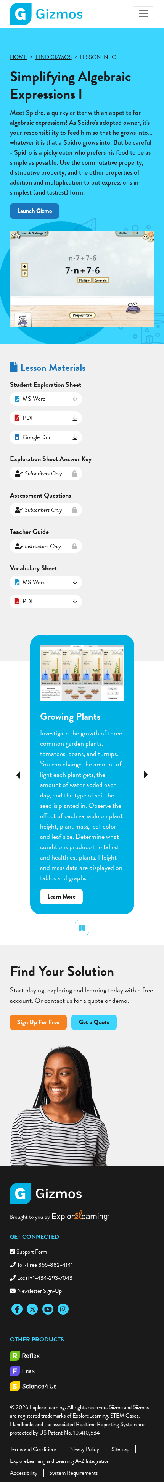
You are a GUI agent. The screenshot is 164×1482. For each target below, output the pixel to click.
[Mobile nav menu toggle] (143, 13)
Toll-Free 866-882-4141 (45, 1265)
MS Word (34, 398)
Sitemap (120, 1449)
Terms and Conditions (33, 1449)
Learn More (65, 898)
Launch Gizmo (34, 210)
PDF (28, 417)
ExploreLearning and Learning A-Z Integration (59, 1461)
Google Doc (37, 437)
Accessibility (23, 1473)
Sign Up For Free (38, 1022)
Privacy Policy (83, 1449)
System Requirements (73, 1473)
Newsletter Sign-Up (39, 1291)
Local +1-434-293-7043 (44, 1278)
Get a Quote (94, 1022)
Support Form (31, 1252)
